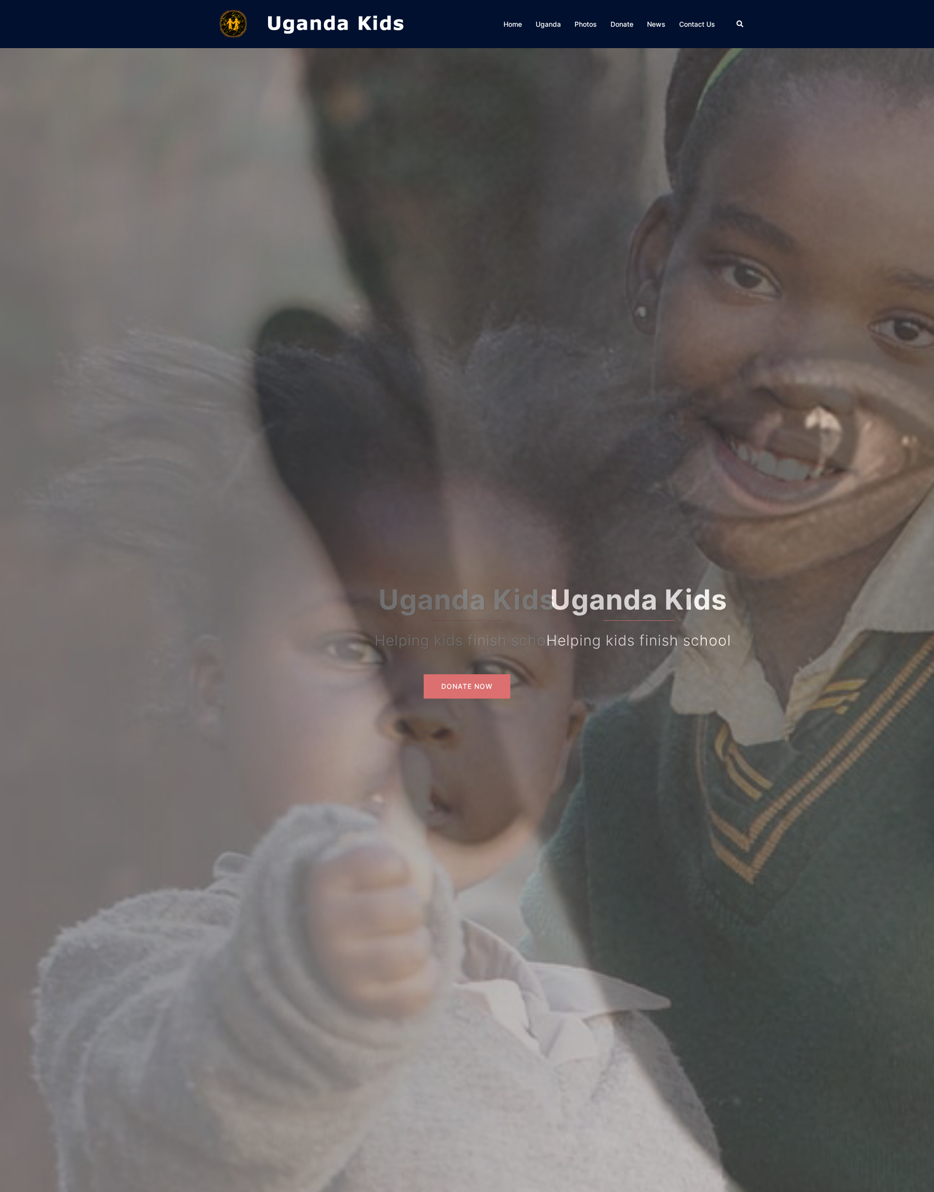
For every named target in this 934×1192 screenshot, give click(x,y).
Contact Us (697, 24)
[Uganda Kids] (336, 23)
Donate (622, 24)
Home (512, 24)
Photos (586, 24)
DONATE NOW (467, 686)
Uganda (548, 24)
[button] (740, 24)
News (656, 24)
